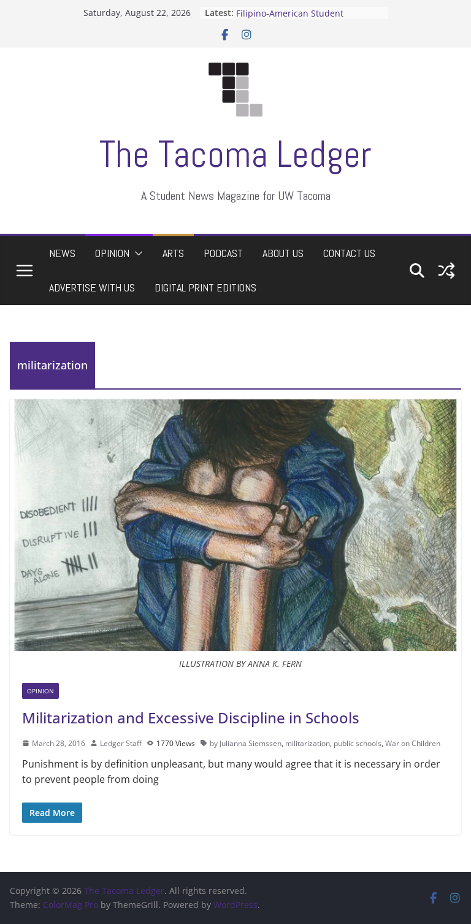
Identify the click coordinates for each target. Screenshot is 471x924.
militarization (307, 743)
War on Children (412, 743)
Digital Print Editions (205, 287)
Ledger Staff (121, 743)
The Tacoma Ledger (235, 154)
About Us (283, 253)
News (62, 253)
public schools (357, 743)
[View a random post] (446, 270)
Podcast (223, 253)
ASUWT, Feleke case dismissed (298, 8)
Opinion (112, 253)
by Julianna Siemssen (245, 743)
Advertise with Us (92, 287)
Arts (173, 253)
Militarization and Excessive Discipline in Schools (190, 717)
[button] (136, 253)
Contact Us (349, 253)
